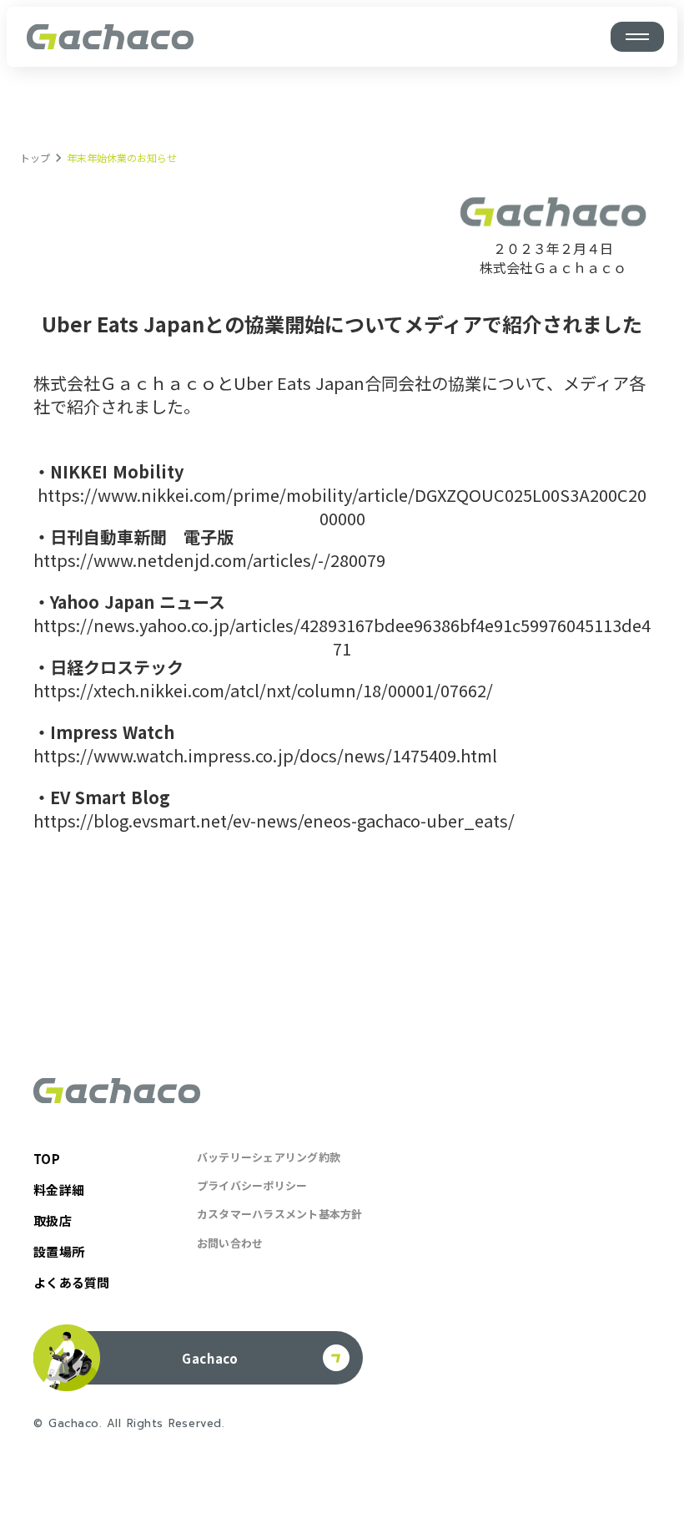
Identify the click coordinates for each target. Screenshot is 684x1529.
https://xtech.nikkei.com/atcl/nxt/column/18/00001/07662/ (263, 690)
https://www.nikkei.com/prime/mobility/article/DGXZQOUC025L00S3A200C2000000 (342, 507)
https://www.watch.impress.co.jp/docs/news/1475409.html (265, 755)
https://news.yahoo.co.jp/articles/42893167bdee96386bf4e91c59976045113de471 (342, 637)
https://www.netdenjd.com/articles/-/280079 (209, 560)
